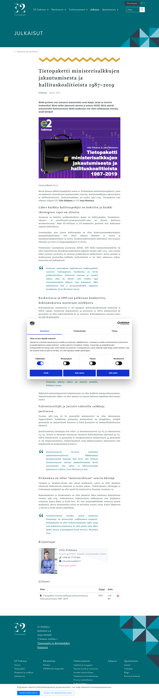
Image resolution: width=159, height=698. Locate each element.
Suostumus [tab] (44, 331)
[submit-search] (142, 9)
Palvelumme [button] (57, 9)
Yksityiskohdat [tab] (79, 331)
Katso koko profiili (67, 565)
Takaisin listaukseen (27, 52)
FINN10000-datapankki (53, 668)
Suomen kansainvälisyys (83, 672)
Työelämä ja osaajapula (83, 665)
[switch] (66, 363)
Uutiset (127, 665)
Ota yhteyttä (132, 3)
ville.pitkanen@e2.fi (71, 561)
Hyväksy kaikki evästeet (28, 693)
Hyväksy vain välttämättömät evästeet (58, 693)
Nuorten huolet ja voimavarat (86, 668)
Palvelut (46, 665)
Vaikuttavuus (19, 676)
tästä (55, 185)
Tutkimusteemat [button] (77, 9)
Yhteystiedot (19, 668)
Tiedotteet (128, 668)
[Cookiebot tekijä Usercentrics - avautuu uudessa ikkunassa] (119, 323)
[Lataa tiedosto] (118, 595)
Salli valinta (79, 373)
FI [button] (142, 3)
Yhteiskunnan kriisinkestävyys (86, 676)
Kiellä (46, 373)
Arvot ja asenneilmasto (83, 680)
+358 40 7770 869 (71, 557)
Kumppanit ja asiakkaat (23, 672)
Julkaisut (94, 9)
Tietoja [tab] (114, 331)
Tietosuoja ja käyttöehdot (53, 643)
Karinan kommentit (132, 676)
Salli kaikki (113, 373)
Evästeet (42, 647)
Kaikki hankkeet (80, 683)
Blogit (126, 672)
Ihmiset (17, 665)
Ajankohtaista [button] (109, 9)
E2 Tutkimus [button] (40, 9)
